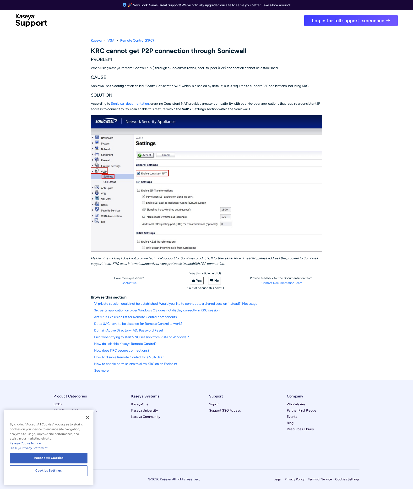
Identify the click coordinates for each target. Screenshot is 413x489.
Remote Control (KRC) (137, 40)
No (216, 281)
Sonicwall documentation (130, 104)
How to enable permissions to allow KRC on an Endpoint (135, 364)
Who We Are (296, 404)
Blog (290, 423)
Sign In (214, 404)
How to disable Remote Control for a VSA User (129, 357)
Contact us (129, 283)
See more (101, 371)
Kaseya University (144, 410)
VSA (111, 40)
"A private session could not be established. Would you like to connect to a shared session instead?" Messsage (175, 304)
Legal (277, 479)
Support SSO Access (225, 410)
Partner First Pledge (301, 410)
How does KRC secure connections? (121, 350)
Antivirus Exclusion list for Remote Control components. (136, 317)
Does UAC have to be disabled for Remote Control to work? (138, 324)
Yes (199, 281)
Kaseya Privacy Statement (29, 448)
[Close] (87, 417)
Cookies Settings (347, 479)
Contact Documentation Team (281, 283)
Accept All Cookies (49, 458)
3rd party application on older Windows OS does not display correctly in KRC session (157, 310)
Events (292, 417)
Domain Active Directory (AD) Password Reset (128, 330)
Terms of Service (320, 479)
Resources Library (300, 429)
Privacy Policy (294, 479)
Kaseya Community (145, 417)
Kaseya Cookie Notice (25, 443)
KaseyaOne (139, 404)
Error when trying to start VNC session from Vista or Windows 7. (142, 337)
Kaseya (96, 40)
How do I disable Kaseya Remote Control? (125, 344)
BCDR (58, 404)
